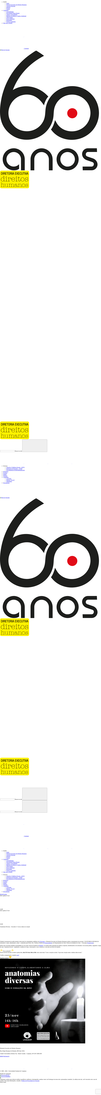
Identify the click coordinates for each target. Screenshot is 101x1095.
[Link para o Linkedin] (36, 463)
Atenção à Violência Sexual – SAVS (15, 467)
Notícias (5, 475)
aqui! (18, 955)
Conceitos (8, 478)
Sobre (7, 3)
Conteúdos (6, 477)
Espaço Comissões (11, 21)
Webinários (9, 481)
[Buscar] (12, 787)
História (8, 7)
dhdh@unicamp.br (4, 1056)
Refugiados (9, 20)
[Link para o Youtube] (84, 463)
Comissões (6, 10)
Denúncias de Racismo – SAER (14, 468)
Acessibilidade (10, 11)
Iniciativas (5, 471)
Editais (5, 474)
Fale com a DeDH (7, 23)
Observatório (9, 17)
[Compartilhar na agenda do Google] (12, 938)
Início (1, 894)
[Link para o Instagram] (60, 463)
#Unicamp (42, 941)
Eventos (5, 473)
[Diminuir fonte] (36, 36)
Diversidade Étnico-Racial (12, 13)
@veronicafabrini (47, 943)
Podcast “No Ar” (10, 480)
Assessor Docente (10, 6)
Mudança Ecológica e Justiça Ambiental (16, 16)
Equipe (8, 9)
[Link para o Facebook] (12, 463)
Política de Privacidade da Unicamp (30, 1080)
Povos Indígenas (10, 19)
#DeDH (41, 945)
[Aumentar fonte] (12, 36)
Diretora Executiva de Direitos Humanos (16, 4)
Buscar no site (18, 451)
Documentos (6, 483)
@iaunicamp (90, 943)
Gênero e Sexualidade (11, 14)
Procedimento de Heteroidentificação (15, 470)
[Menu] (12, 496)
